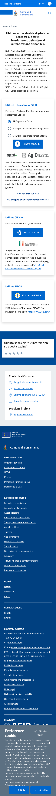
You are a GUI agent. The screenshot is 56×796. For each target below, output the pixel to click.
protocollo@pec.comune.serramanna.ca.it (29, 652)
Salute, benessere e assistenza (20, 522)
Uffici (7, 472)
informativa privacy (15, 785)
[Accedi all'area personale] (50, 3)
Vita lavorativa (11, 536)
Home (5, 26)
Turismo (8, 532)
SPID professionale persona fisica (30, 135)
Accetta (45, 790)
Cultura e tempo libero (15, 565)
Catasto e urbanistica (15, 503)
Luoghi (7, 613)
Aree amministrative (14, 467)
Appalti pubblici (11, 527)
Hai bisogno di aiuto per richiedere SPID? (28, 199)
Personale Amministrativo (17, 482)
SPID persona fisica (22, 121)
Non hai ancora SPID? (28, 193)
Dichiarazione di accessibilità (18, 694)
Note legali (9, 689)
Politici (7, 477)
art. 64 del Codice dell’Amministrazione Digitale (24, 266)
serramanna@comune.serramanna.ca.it (30, 647)
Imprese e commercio (15, 570)
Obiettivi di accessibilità (16, 699)
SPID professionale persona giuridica (31, 128)
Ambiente (9, 556)
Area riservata (11, 703)
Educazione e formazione (17, 517)
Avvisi (7, 596)
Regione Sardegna (12, 3)
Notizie (7, 587)
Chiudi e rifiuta (43, 733)
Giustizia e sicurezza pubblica (18, 551)
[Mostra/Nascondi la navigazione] (6, 12)
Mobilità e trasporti (14, 541)
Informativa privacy (14, 684)
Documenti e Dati (13, 486)
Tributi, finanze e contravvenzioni (21, 560)
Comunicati (9, 591)
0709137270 (15, 642)
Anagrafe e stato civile (15, 508)
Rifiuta (23, 790)
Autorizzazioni (11, 512)
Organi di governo (13, 462)
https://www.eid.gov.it (39, 311)
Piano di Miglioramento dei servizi (21, 708)
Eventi (7, 617)
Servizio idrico (11, 546)
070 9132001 (15, 637)
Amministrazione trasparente (19, 679)
